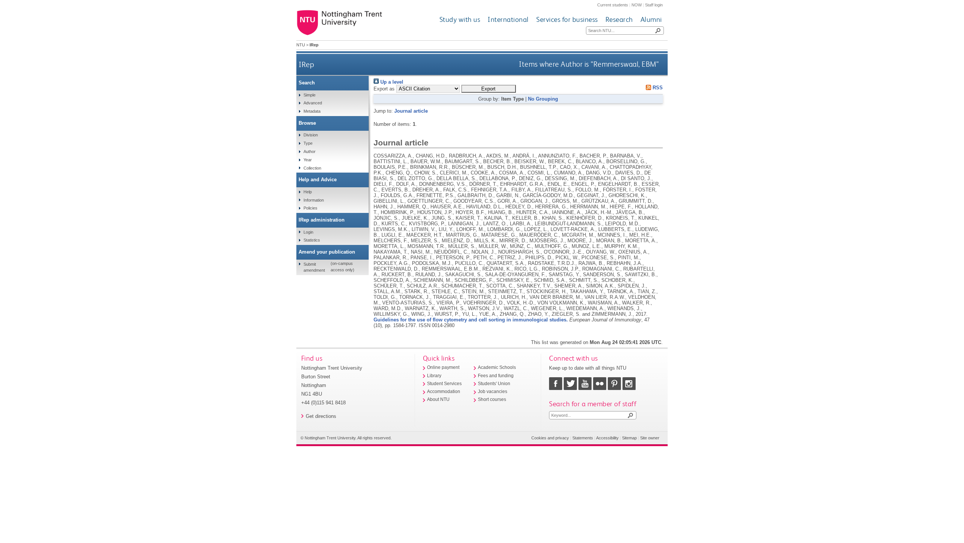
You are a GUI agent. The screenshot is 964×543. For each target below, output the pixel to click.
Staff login (654, 5)
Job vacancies (492, 391)
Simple (310, 95)
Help (308, 192)
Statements (582, 438)
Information (314, 200)
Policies (310, 208)
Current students (612, 5)
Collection (312, 168)
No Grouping (543, 99)
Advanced (313, 103)
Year (308, 160)
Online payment (443, 367)
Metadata (312, 111)
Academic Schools (497, 367)
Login (308, 232)
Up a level (391, 82)
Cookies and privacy (550, 438)
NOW (636, 5)
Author (310, 151)
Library (434, 375)
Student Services (444, 383)
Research (619, 19)
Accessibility (607, 438)
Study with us (459, 19)
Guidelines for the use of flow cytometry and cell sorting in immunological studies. (471, 320)
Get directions (321, 416)
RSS (657, 87)
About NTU (438, 399)
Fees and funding (496, 375)
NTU (300, 45)
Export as (384, 89)
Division (311, 135)
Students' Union (494, 383)
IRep (306, 64)
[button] (488, 89)
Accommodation (443, 391)
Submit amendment (314, 267)
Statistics (312, 240)
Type (308, 143)
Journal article (411, 111)
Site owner (649, 438)
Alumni (651, 19)
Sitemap (629, 438)
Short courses (492, 399)
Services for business (567, 19)
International (508, 19)
